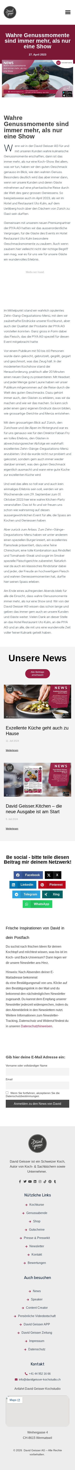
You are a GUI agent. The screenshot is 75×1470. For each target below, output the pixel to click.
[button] (67, 12)
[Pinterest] (50, 1181)
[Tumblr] (55, 1181)
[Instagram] (40, 1181)
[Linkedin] (35, 1181)
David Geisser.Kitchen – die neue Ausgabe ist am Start (34, 808)
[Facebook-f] (20, 1181)
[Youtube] (30, 1181)
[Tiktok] (45, 1181)
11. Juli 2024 (12, 741)
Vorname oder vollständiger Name (26, 1065)
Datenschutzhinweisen (36, 1026)
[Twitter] (25, 1181)
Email (9, 1079)
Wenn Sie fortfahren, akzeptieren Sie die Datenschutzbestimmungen (33, 1094)
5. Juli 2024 (12, 819)
